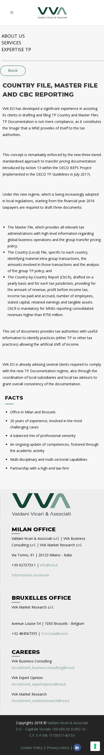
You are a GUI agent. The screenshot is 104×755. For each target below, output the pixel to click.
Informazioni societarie (30, 575)
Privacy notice (58, 747)
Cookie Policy (32, 747)
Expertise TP (16, 49)
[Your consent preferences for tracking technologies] (95, 746)
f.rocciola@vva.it (54, 633)
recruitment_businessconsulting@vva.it (43, 667)
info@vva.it (49, 565)
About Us (13, 36)
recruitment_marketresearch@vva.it (40, 700)
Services (11, 43)
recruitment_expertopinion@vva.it (39, 684)
